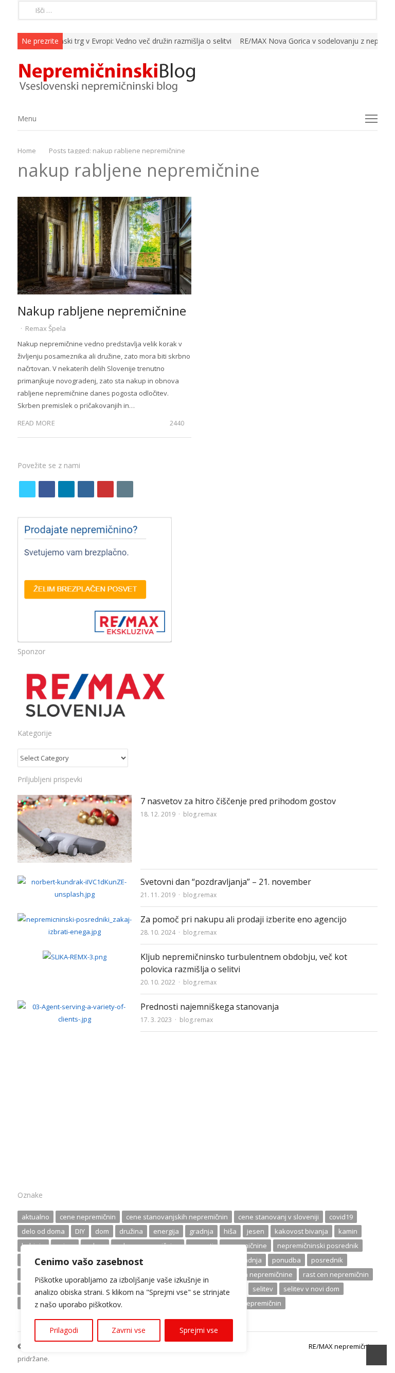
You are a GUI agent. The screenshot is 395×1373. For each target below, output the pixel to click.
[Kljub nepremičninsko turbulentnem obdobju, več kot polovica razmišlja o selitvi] (74, 956)
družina (131, 1231)
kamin (347, 1231)
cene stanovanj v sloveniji (278, 1216)
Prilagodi (63, 1330)
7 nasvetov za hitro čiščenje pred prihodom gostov (238, 801)
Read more (36, 423)
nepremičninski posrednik (317, 1245)
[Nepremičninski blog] (197, 78)
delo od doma (43, 1231)
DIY (80, 1231)
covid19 (341, 1216)
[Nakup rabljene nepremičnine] (104, 203)
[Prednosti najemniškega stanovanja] (74, 1006)
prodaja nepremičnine (258, 1274)
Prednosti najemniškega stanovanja (209, 1006)
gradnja (201, 1231)
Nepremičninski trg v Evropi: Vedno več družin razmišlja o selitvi (126, 41)
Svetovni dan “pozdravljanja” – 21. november (225, 881)
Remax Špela (45, 328)
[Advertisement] (197, 1114)
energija (166, 1231)
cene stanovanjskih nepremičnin (177, 1216)
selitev (263, 1288)
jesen (255, 1231)
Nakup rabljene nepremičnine (101, 310)
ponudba (286, 1260)
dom (102, 1231)
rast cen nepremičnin (336, 1274)
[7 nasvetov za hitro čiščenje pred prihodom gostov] (74, 801)
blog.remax (200, 814)
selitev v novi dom (311, 1288)
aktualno (35, 1216)
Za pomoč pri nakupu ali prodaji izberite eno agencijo (243, 919)
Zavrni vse (129, 1330)
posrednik (327, 1260)
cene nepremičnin (88, 1216)
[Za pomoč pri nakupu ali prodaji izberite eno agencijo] (74, 919)
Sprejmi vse (198, 1330)
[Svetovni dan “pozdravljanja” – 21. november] (74, 881)
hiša (230, 1231)
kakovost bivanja (301, 1231)
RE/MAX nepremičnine (343, 1346)
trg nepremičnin (256, 1303)
